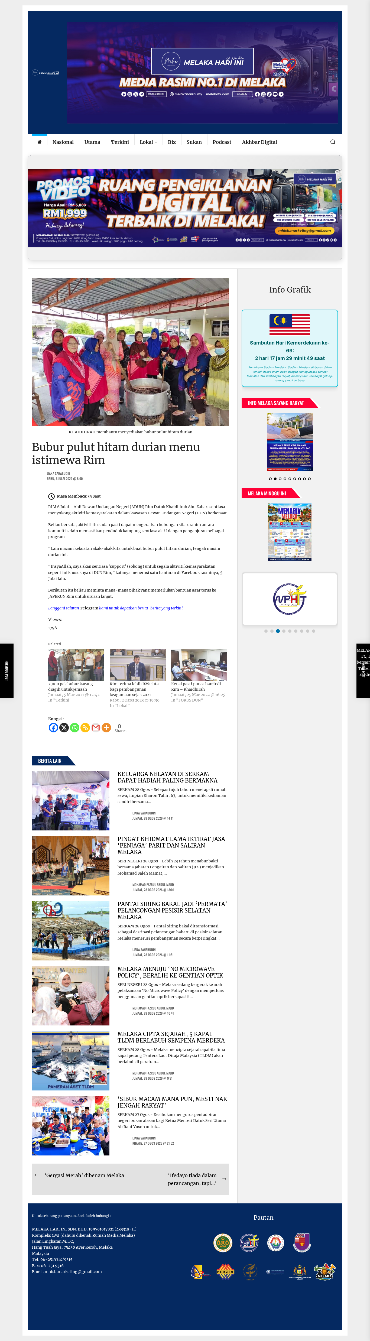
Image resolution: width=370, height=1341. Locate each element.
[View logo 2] (272, 631)
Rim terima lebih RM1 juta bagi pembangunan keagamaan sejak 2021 (134, 689)
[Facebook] (53, 727)
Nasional (63, 142)
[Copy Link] (85, 727)
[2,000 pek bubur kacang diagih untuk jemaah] (76, 665)
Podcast (222, 142)
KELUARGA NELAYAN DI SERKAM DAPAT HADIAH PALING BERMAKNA (168, 777)
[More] (106, 727)
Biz (172, 142)
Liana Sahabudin (58, 473)
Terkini (120, 142)
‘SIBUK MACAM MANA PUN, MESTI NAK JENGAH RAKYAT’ (172, 1102)
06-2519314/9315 (56, 1259)
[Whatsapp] (74, 727)
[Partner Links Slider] (290, 599)
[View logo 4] (284, 631)
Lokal (146, 142)
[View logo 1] (266, 631)
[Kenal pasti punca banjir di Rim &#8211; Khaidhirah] (199, 665)
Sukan (194, 142)
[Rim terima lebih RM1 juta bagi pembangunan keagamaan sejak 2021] (138, 665)
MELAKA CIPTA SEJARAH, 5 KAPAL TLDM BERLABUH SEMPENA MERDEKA (171, 1037)
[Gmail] (95, 727)
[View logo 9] (313, 631)
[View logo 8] (307, 631)
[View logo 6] (295, 631)
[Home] (39, 142)
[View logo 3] (278, 631)
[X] (64, 727)
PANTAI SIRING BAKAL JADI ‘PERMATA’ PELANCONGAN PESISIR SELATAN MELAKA (172, 910)
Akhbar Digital (259, 142)
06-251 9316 (52, 1265)
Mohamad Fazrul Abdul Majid (153, 884)
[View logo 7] (301, 631)
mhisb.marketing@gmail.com (73, 1271)
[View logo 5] (289, 631)
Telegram (89, 608)
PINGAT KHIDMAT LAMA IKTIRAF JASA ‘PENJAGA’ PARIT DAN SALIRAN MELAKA (171, 845)
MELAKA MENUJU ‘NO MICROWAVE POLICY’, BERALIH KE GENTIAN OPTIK (170, 972)
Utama (92, 142)
